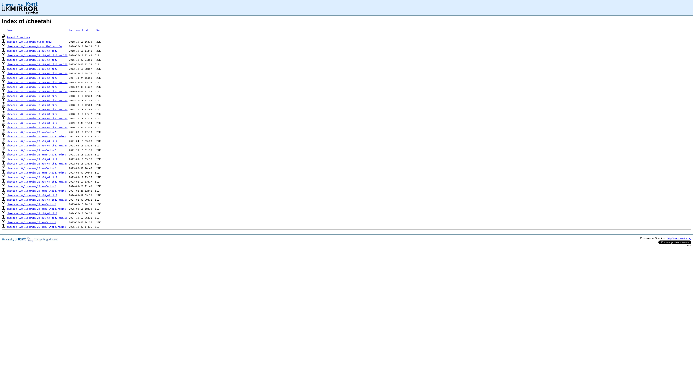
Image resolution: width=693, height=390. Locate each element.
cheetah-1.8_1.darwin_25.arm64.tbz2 (31, 222)
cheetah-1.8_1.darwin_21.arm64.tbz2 (31, 150)
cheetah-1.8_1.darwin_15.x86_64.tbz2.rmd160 (37, 91)
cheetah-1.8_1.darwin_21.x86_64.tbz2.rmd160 (37, 163)
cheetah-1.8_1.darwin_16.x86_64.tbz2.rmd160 (37, 100)
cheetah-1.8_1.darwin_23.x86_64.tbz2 (32, 195)
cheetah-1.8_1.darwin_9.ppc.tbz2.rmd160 (34, 46)
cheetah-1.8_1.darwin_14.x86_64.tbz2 (32, 78)
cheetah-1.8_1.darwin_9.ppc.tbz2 (29, 41)
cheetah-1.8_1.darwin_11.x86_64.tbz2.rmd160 (37, 55)
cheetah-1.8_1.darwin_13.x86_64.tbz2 (32, 69)
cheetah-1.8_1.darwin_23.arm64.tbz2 (31, 186)
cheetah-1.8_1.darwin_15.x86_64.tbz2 (32, 87)
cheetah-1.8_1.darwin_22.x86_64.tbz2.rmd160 (37, 181)
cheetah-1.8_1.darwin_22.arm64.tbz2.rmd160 (36, 172)
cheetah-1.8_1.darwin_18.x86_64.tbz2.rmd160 (37, 118)
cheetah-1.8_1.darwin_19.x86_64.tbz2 (32, 123)
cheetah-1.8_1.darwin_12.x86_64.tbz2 (32, 59)
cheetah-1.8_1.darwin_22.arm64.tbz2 (31, 168)
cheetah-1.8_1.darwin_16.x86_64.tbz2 (32, 96)
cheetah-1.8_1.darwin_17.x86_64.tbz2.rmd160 (37, 109)
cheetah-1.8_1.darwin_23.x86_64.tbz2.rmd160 (37, 199)
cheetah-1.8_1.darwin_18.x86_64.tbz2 (32, 114)
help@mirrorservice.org (679, 238)
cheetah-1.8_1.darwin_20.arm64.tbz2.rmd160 (36, 136)
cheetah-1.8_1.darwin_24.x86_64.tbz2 (32, 213)
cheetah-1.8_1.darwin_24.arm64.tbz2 (31, 204)
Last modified (78, 30)
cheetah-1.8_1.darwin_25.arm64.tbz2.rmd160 (36, 227)
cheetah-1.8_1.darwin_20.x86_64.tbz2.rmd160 (37, 145)
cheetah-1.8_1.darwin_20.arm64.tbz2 (31, 132)
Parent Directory (18, 37)
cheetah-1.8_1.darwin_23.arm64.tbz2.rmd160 (36, 190)
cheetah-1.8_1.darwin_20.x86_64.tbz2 (32, 141)
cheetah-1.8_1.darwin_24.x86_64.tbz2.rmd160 (37, 217)
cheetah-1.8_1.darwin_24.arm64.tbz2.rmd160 (36, 208)
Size (99, 30)
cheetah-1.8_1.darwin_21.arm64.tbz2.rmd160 (36, 154)
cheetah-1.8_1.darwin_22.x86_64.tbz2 (32, 177)
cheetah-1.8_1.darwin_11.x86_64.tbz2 (32, 50)
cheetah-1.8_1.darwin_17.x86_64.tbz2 (32, 105)
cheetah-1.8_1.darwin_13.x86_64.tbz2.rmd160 (37, 73)
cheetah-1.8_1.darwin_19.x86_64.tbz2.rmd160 (37, 127)
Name (10, 30)
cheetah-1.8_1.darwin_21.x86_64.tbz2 (32, 159)
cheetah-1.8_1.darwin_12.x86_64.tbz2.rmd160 (37, 64)
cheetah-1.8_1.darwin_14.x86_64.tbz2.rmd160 (37, 82)
